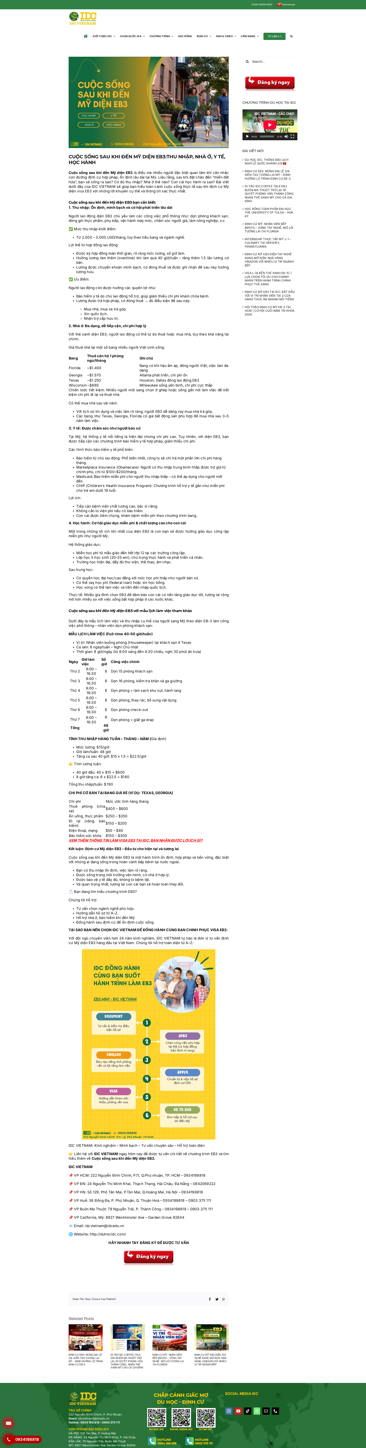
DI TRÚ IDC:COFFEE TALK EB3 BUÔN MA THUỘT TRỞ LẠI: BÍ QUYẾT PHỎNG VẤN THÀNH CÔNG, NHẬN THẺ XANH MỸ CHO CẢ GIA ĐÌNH (127, 1361)
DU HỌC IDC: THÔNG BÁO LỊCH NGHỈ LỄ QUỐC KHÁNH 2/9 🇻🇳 (266, 161)
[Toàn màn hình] (292, 136)
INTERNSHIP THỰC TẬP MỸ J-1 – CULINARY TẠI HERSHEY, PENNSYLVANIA (268, 242)
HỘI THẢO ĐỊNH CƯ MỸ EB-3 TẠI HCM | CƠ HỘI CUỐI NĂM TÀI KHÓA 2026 (269, 310)
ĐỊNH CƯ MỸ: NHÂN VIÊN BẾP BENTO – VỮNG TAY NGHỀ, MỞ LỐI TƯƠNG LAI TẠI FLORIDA (168, 1359)
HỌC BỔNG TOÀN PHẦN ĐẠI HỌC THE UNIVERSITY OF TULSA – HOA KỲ (269, 212)
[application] (269, 124)
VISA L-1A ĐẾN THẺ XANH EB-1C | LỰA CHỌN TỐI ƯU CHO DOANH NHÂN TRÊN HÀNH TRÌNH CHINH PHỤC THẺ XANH (268, 278)
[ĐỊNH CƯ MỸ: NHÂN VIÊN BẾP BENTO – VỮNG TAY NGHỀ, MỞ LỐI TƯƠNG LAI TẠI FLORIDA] (169, 1337)
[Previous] (71, 1347)
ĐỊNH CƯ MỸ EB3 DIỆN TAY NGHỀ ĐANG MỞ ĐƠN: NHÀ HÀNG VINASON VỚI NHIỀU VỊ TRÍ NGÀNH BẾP (210, 1359)
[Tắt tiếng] (286, 136)
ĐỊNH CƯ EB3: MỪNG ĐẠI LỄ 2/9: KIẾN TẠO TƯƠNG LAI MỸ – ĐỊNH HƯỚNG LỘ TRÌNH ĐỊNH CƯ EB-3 (86, 1359)
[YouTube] (238, 1411)
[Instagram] (228, 1411)
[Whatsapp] (257, 1411)
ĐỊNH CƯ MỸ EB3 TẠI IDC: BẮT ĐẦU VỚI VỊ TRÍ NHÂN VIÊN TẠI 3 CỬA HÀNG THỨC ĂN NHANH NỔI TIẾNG (270, 295)
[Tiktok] (247, 1411)
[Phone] (275, 1411)
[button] (291, 36)
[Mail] (266, 1411)
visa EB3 (84, 191)
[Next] (226, 1347)
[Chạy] (247, 136)
